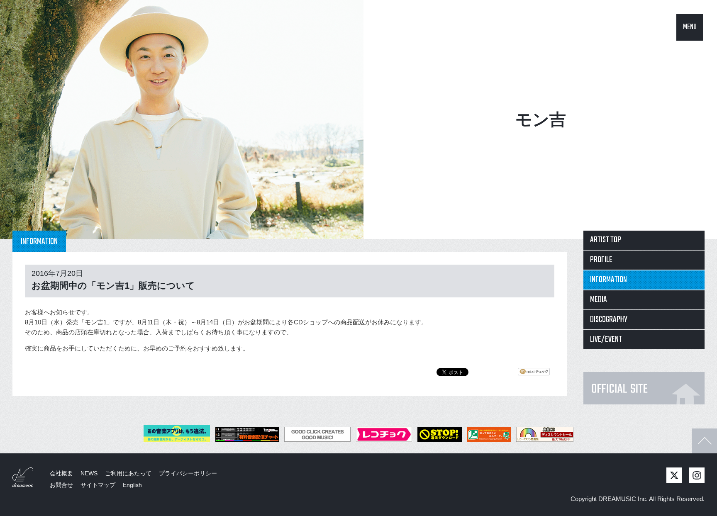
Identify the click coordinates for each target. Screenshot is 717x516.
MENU (690, 27)
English (132, 485)
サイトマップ (97, 485)
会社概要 (61, 473)
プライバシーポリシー (188, 473)
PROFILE (601, 259)
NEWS (89, 473)
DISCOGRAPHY (608, 319)
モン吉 (540, 119)
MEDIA (598, 299)
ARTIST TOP (605, 240)
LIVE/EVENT (606, 339)
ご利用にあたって (128, 473)
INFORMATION (608, 279)
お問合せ (61, 485)
